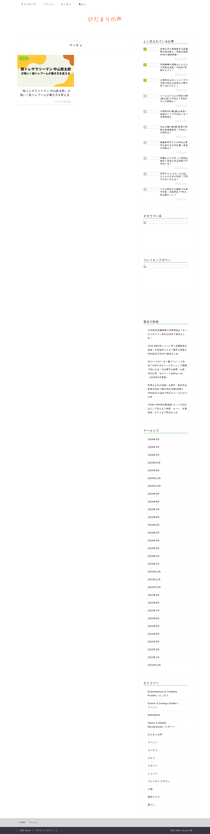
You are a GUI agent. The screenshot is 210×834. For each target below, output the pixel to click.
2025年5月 (154, 470)
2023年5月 (154, 532)
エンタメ (66, 4)
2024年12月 (154, 478)
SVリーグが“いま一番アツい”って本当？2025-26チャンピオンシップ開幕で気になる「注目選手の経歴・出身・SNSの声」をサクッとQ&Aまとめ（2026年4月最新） (167, 369)
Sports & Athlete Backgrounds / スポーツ (161, 725)
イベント (48, 4)
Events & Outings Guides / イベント (163, 705)
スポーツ (153, 765)
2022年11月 (154, 579)
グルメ (151, 758)
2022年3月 (154, 641)
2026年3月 (154, 447)
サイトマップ (28, 4)
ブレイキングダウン (159, 781)
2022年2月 (154, 649)
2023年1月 (154, 563)
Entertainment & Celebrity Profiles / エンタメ (162, 693)
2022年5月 (154, 626)
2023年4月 (154, 540)
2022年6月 (154, 618)
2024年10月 (154, 486)
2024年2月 (154, 509)
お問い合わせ (25, 830)
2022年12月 (154, 571)
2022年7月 (154, 610)
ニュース (153, 773)
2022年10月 (154, 587)
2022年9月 (154, 595)
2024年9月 (154, 493)
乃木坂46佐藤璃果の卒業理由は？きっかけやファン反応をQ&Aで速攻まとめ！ (167, 334)
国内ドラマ (154, 797)
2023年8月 (154, 517)
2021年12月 (154, 665)
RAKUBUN (154, 715)
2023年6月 (154, 525)
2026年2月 (154, 455)
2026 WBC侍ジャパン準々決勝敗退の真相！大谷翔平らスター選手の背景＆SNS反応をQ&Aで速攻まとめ (167, 350)
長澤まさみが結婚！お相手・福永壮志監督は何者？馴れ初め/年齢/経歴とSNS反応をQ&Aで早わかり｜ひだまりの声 (167, 391)
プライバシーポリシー (45, 830)
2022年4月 (154, 634)
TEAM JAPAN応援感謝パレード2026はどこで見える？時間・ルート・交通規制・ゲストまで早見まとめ (167, 409)
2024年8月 (154, 501)
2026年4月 (154, 439)
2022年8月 (154, 602)
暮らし (82, 4)
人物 (150, 789)
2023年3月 (154, 548)
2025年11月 (154, 462)
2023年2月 (154, 556)
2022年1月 (154, 657)
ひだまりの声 (105, 19)
